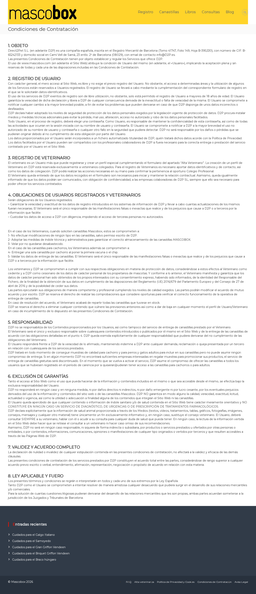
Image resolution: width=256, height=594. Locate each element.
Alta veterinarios (144, 581)
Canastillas (169, 12)
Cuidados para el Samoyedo (31, 541)
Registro (145, 12)
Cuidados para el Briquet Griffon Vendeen (41, 553)
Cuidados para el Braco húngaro (34, 559)
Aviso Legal (241, 581)
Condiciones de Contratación (214, 581)
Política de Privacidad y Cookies (175, 581)
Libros (190, 12)
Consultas (211, 12)
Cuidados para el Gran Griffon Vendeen (39, 547)
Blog (230, 12)
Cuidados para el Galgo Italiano (33, 535)
